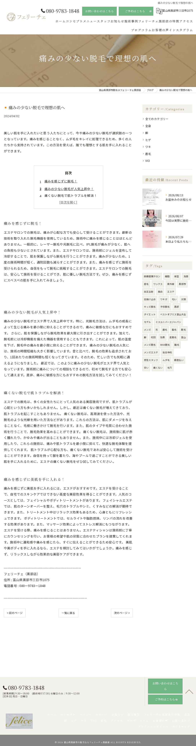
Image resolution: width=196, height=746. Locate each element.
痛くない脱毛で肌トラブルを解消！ (70, 195)
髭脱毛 (173, 337)
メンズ (147, 329)
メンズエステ (151, 352)
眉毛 (148, 154)
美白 (160, 291)
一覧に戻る (68, 613)
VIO (147, 161)
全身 (148, 126)
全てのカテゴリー (157, 119)
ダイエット (150, 314)
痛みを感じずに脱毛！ (60, 181)
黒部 (176, 306)
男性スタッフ (151, 360)
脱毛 (183, 329)
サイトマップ (181, 726)
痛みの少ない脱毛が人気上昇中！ (69, 188)
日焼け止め (150, 299)
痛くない (158, 367)
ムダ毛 (166, 360)
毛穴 (169, 367)
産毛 (146, 283)
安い (146, 367)
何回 (153, 337)
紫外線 (170, 283)
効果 (162, 337)
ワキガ (163, 299)
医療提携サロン (152, 276)
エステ (170, 291)
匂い (174, 299)
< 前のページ (15, 613)
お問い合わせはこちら (99, 11)
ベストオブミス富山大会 (173, 314)
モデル (147, 322)
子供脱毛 (165, 306)
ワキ (148, 147)
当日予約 (167, 352)
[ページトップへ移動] (189, 691)
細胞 (167, 276)
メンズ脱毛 (150, 344)
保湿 (176, 276)
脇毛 (174, 329)
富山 (183, 337)
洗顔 (186, 276)
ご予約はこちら (135, 11)
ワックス (158, 283)
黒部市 (182, 283)
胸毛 (176, 344)
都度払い (179, 360)
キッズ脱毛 (150, 306)
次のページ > (122, 613)
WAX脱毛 (165, 344)
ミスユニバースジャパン (168, 322)
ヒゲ (148, 140)
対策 (183, 299)
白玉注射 (148, 291)
